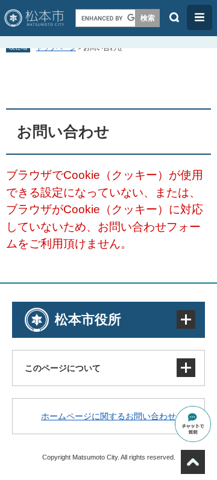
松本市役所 (88, 319)
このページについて (63, 368)
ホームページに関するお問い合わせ (108, 416)
